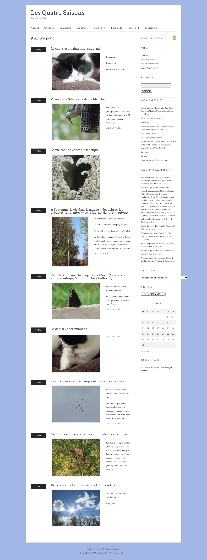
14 (163, 328)
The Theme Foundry (111, 549)
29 (168, 339)
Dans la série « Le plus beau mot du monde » (83, 485)
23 (173, 333)
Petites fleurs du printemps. (151, 118)
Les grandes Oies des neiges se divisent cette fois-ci (88, 381)
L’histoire (65, 28)
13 (158, 328)
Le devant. (145, 151)
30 (173, 339)
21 (163, 333)
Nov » (148, 351)
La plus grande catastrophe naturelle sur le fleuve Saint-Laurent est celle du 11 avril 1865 (156, 180)
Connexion (145, 55)
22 (168, 333)
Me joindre (151, 28)
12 (153, 328)
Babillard (134, 28)
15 (168, 328)
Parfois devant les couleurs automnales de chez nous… (91, 434)
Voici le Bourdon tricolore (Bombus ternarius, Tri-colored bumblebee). (156, 236)
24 (143, 339)
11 (148, 328)
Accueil (35, 28)
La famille (116, 28)
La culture (99, 28)
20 (158, 333)
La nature (82, 28)
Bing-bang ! (145, 122)
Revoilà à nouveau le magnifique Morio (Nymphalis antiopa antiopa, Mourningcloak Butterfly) (88, 277)
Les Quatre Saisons (58, 12)
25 (148, 339)
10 (143, 328)
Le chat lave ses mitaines (69, 329)
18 (148, 333)
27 (158, 339)
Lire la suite (102, 254)
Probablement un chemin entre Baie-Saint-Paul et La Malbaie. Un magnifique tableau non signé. (157, 110)
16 (173, 328)
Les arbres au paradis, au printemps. (155, 160)
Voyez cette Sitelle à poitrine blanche (78, 99)
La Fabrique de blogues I (150, 367)
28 (163, 339)
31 (143, 345)
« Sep (143, 351)
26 (153, 339)
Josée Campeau (147, 243)
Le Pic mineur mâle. (148, 133)
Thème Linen (93, 549)
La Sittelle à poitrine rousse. (151, 137)
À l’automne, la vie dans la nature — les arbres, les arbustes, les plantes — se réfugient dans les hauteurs (90, 211)
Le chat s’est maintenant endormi (75, 48)
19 (153, 333)
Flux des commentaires (150, 63)
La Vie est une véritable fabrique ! (75, 150)
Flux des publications (149, 59)
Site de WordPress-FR (149, 68)
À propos (49, 28)
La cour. (144, 156)
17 (143, 333)
